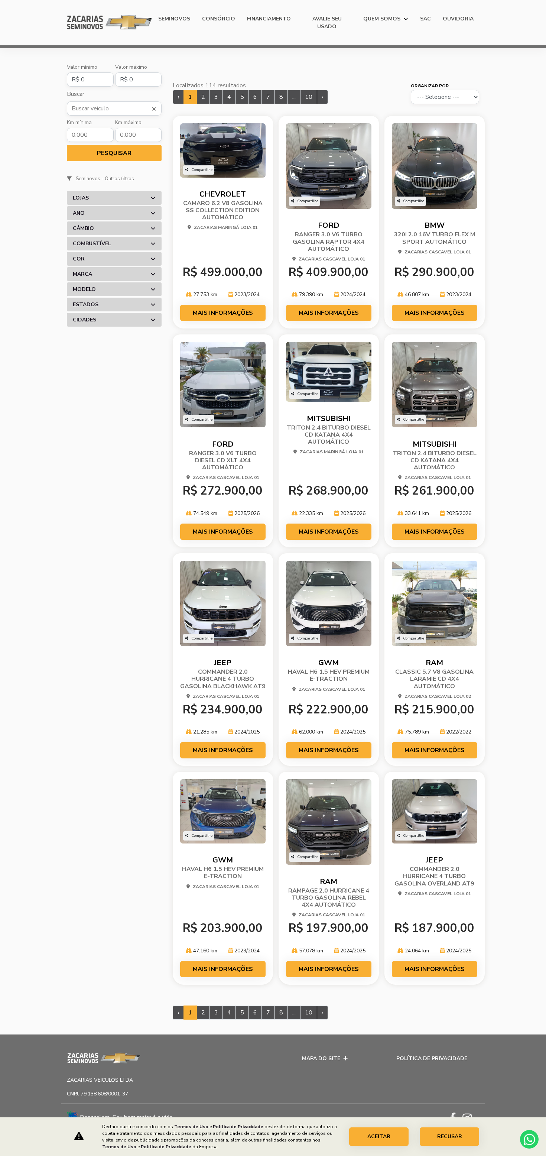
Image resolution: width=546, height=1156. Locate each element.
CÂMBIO (83, 228)
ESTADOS (85, 304)
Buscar (75, 94)
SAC (425, 18)
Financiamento (269, 18)
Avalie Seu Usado (327, 22)
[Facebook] (455, 1116)
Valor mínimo (82, 67)
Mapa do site (321, 1058)
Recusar (449, 1136)
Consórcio (218, 18)
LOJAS (81, 197)
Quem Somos (382, 18)
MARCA (82, 274)
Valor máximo (131, 67)
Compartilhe (201, 169)
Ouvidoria (458, 18)
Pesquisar (114, 153)
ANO (79, 213)
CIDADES (84, 319)
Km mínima (79, 122)
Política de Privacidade (431, 1058)
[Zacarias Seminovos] (109, 22)
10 (308, 97)
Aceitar (378, 1136)
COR (79, 258)
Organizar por (430, 86)
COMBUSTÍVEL (92, 243)
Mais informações (223, 313)
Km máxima (128, 122)
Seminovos (174, 18)
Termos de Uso (191, 1127)
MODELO (84, 289)
